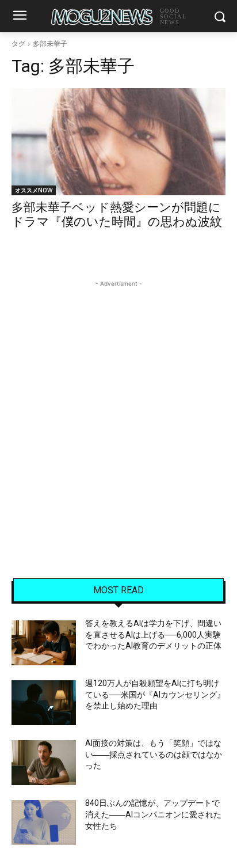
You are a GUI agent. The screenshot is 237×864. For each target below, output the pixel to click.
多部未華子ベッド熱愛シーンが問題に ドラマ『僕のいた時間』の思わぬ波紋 (117, 214)
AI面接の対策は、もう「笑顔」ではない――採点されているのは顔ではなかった (153, 754)
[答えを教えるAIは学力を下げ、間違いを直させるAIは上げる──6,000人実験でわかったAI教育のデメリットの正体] (44, 642)
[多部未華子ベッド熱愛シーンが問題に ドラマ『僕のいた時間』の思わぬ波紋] (118, 141)
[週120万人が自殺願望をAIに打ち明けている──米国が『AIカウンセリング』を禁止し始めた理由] (44, 702)
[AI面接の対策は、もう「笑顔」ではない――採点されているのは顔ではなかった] (44, 762)
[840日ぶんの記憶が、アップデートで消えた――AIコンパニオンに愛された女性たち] (44, 822)
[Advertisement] (118, 408)
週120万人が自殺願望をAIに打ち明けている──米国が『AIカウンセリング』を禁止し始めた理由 (155, 694)
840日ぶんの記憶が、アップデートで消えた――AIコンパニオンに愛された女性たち (153, 814)
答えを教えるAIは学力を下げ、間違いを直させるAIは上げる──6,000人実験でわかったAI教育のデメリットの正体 (153, 634)
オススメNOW (33, 190)
